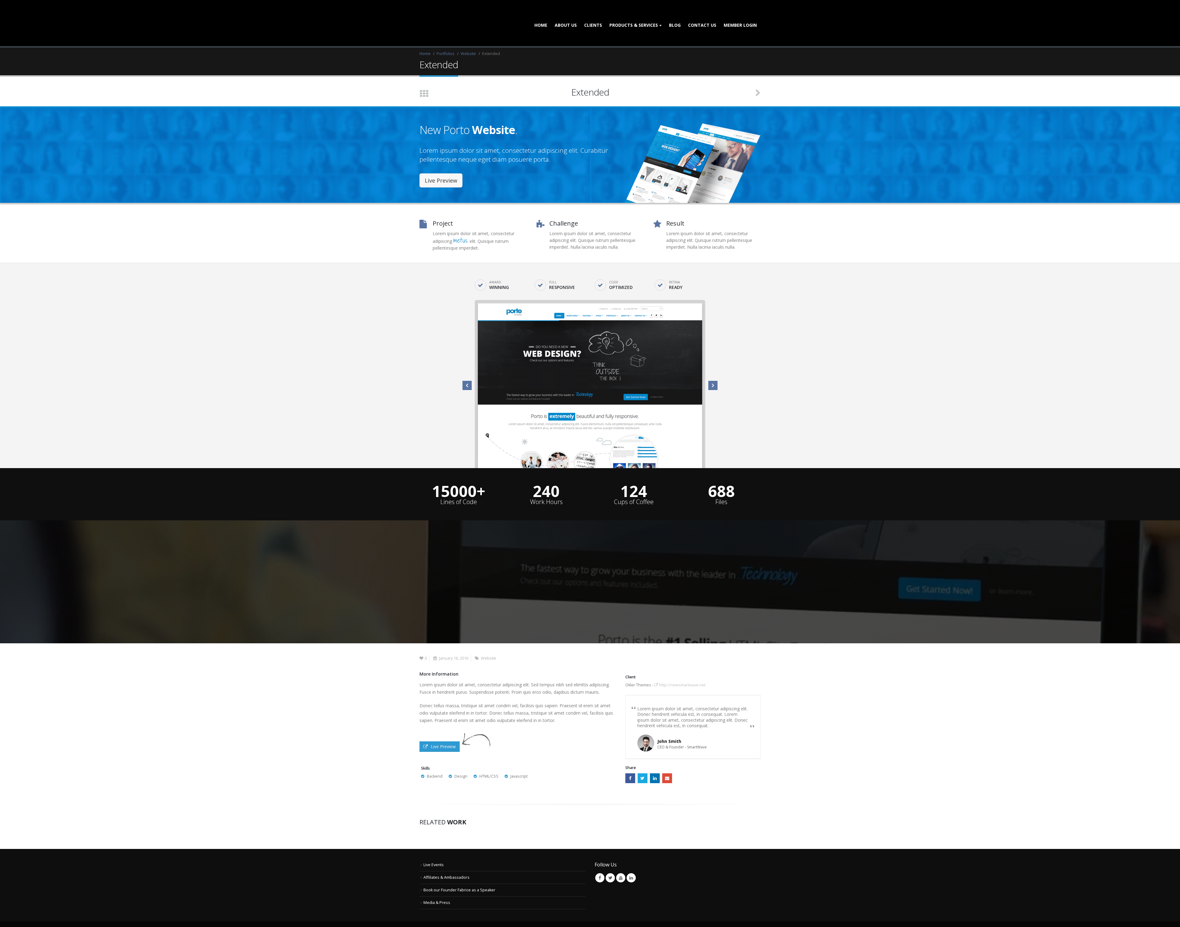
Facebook (630, 757)
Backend (434, 755)
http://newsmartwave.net (682, 664)
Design (460, 755)
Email (667, 757)
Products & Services (633, 15)
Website (488, 637)
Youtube (620, 857)
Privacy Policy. (583, 913)
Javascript (519, 755)
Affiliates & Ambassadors (446, 856)
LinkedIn (655, 757)
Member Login (740, 15)
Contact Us (702, 15)
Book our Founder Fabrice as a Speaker (459, 869)
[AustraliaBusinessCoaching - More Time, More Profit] (445, 12)
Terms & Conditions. (551, 913)
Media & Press (436, 881)
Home (540, 15)
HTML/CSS (488, 755)
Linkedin (631, 857)
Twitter (642, 757)
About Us (566, 15)
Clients (593, 15)
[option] (590, 364)
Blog (675, 15)
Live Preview (441, 159)
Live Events (433, 843)
